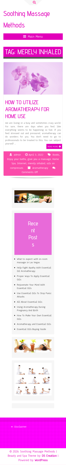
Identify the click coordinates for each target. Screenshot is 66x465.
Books (56, 155)
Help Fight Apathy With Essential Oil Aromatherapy (34, 269)
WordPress (41, 460)
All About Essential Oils (29, 302)
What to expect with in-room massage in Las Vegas (32, 260)
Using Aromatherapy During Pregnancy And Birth (31, 308)
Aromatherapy (40, 168)
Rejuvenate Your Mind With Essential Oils (31, 286)
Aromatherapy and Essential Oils (34, 324)
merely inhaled (36, 163)
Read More (53, 146)
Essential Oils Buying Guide (31, 329)
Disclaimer (20, 427)
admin (17, 155)
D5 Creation (49, 456)
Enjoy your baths (16, 159)
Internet (21, 163)
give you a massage (39, 159)
